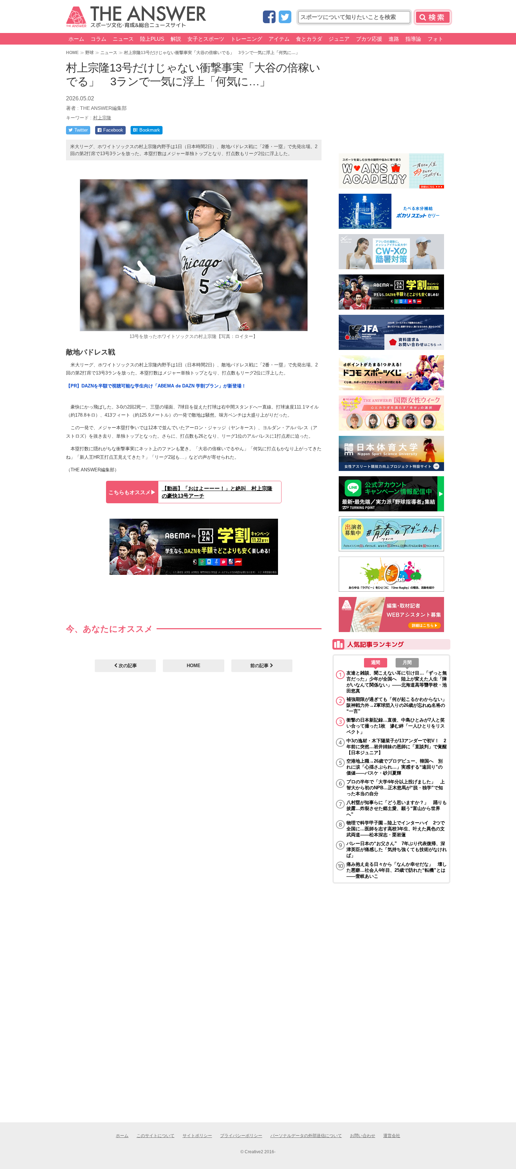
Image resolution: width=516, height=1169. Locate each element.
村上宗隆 (102, 117)
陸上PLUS (152, 39)
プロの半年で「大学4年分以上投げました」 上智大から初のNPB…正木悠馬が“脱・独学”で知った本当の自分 (395, 787)
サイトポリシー (197, 1135)
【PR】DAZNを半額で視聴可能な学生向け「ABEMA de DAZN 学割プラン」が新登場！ (156, 385)
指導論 (413, 39)
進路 (394, 39)
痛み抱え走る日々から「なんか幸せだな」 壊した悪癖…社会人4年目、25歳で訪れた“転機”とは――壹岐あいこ (396, 870)
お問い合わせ (362, 1135)
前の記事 (260, 665)
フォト (435, 39)
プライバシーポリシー (241, 1135)
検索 (432, 17)
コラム (98, 39)
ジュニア (339, 39)
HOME (72, 52)
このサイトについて (155, 1135)
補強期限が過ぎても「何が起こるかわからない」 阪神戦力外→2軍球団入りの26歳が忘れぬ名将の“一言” (396, 705)
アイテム (279, 39)
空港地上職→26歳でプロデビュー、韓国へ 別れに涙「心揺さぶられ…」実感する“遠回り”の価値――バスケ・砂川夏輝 (394, 767)
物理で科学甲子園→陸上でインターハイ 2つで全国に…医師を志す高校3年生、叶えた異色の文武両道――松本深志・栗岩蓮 (395, 828)
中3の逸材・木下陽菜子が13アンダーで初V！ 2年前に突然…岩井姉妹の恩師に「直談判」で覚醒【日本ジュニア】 (396, 746)
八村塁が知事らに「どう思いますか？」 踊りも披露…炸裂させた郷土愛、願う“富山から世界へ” (396, 808)
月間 (407, 662)
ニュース (123, 39)
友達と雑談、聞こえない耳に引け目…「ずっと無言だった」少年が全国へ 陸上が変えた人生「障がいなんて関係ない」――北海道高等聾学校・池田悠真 (396, 681)
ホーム (76, 39)
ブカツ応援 (369, 39)
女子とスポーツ (205, 39)
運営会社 (391, 1135)
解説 (176, 39)
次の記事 (127, 665)
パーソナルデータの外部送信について (306, 1135)
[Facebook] (269, 17)
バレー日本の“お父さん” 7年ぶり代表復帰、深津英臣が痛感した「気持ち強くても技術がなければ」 (396, 849)
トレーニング (246, 39)
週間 (375, 662)
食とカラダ (309, 39)
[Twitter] (285, 17)
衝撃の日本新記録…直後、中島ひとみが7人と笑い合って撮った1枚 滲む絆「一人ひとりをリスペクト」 (395, 726)
